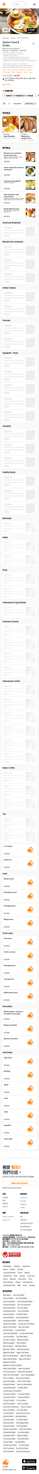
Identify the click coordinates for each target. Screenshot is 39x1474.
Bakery (27, 1273)
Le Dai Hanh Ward (26, 1333)
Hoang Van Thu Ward (26, 1324)
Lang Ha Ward (20, 1330)
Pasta (31, 72)
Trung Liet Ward (23, 1397)
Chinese (17, 1266)
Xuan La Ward (26, 1407)
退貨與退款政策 (25, 1226)
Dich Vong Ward (9, 1301)
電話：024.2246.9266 (11, 1245)
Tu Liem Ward (24, 1445)
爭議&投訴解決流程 (26, 1223)
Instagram (23, 1204)
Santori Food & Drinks (23, 38)
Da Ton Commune (24, 1305)
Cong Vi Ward (8, 1298)
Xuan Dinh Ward (22, 1448)
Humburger (7, 1266)
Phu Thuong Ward (27, 1375)
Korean (22, 1276)
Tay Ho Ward (8, 1442)
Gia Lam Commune (23, 1451)
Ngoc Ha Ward (25, 1356)
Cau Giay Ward (8, 1419)
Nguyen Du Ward (9, 1362)
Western (29, 70)
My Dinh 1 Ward (21, 1346)
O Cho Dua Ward (9, 1372)
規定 (21, 1216)
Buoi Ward (7, 1295)
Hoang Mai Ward (9, 1432)
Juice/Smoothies (9, 1273)
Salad (13, 72)
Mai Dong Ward (8, 1343)
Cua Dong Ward (21, 1298)
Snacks (32, 1285)
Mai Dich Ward (23, 1340)
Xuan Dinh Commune (11, 1407)
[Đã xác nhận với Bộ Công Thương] (19, 1254)
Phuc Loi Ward (8, 1378)
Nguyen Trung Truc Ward (12, 1365)
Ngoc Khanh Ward (9, 1359)
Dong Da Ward (8, 1423)
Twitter (22, 1207)
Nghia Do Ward (8, 1352)
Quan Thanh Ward (24, 1381)
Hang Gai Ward (23, 1321)
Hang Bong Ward (22, 1317)
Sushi (20, 1273)
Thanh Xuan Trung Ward (12, 1391)
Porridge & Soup (9, 1285)
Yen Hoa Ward (22, 1410)
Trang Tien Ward (9, 1394)
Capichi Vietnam (8, 1216)
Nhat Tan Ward (24, 1368)
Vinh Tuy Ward (22, 1404)
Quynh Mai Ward (9, 1388)
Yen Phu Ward (8, 1413)
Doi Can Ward (22, 1308)
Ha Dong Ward (22, 1426)
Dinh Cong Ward (9, 1308)
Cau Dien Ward (18, 1295)
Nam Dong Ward (23, 1349)
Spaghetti (15, 70)
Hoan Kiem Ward (25, 1429)
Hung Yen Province (23, 1413)
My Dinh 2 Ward (9, 1349)
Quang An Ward (9, 1384)
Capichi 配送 (5, 38)
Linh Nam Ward (21, 1337)
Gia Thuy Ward (23, 1311)
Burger (26, 72)
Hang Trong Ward (9, 1324)
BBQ (19, 1285)
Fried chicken (8, 1282)
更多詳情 (7, 84)
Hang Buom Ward (9, 1321)
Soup (9, 70)
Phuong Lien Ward (23, 1378)
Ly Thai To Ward (9, 1340)
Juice (4, 70)
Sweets (20, 1269)
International (27, 1282)
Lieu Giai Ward (8, 1337)
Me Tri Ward (21, 1343)
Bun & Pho (22, 1279)
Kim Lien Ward (24, 1327)
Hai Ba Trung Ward (10, 1429)
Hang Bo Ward (8, 1317)
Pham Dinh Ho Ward (25, 1372)
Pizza (25, 1285)
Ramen (12, 1269)
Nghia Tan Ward (22, 1352)
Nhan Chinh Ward (9, 1368)
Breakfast (22, 70)
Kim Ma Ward (8, 1330)
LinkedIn (23, 1201)
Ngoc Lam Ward (24, 1359)
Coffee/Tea (7, 1276)
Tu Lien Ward (21, 1400)
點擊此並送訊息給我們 (19, 1183)
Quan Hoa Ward (9, 1381)
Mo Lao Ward (8, 1346)
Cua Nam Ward (22, 1419)
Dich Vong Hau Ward (24, 1301)
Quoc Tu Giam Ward (24, 1384)
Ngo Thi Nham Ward (10, 1356)
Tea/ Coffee (6, 72)
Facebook (23, 1198)
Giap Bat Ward (22, 1314)
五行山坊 (13, 38)
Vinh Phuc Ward (9, 1404)
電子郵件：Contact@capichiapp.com (18, 1247)
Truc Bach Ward (23, 1394)
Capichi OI (5, 1220)
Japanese (26, 1266)
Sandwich (19, 72)
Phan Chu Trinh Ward (11, 1375)
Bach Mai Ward (21, 1416)
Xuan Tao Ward (8, 1410)
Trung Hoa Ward (9, 1397)
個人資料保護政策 (26, 1230)
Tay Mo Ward (22, 1388)
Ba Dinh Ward (8, 1416)
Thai (30, 1279)
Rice (15, 1276)
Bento (5, 1269)
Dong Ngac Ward (22, 1423)
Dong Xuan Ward (9, 1311)
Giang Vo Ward (8, 1314)
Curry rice (30, 1276)
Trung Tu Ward (8, 1400)
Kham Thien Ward (9, 1327)
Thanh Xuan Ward (9, 1445)
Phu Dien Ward (23, 1439)
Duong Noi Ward (9, 1305)
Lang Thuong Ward (10, 1333)
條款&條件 (23, 1220)
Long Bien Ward (9, 1435)
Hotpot (18, 1282)
